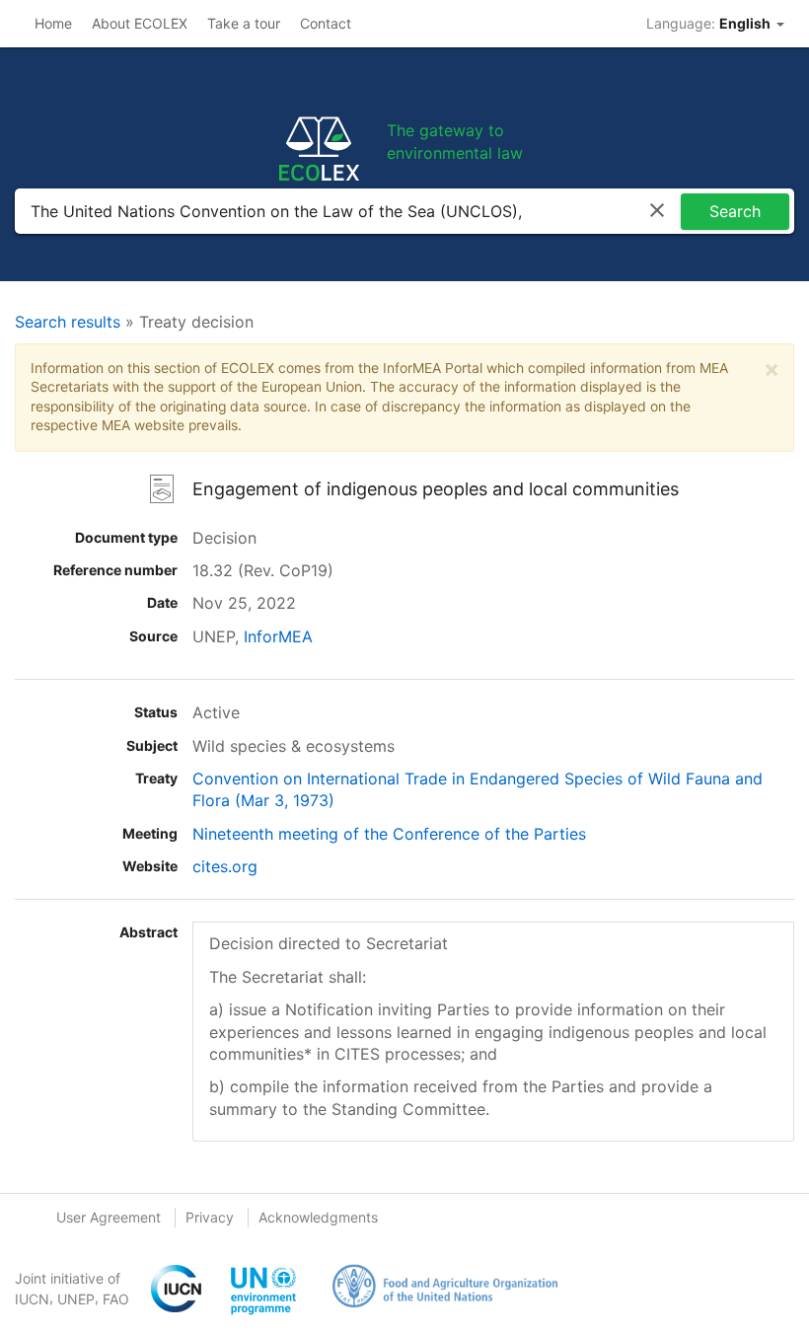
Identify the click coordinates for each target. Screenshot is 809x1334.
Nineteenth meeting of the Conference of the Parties (389, 834)
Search (735, 211)
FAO (116, 1299)
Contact (325, 23)
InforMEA (278, 636)
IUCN (32, 1299)
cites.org (224, 866)
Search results (67, 322)
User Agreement (108, 1217)
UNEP (76, 1299)
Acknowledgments (318, 1217)
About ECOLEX (139, 23)
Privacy (209, 1217)
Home (53, 23)
